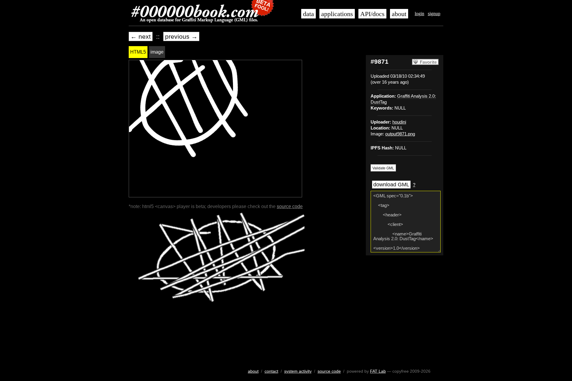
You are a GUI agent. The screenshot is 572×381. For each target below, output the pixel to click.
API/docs (372, 14)
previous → (181, 36)
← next (140, 36)
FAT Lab (378, 371)
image (157, 51)
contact (271, 371)
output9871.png (400, 134)
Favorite (428, 62)
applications (337, 14)
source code (290, 206)
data (308, 14)
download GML (391, 185)
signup (434, 13)
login (419, 13)
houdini (399, 122)
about (399, 14)
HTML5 (138, 51)
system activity (298, 371)
